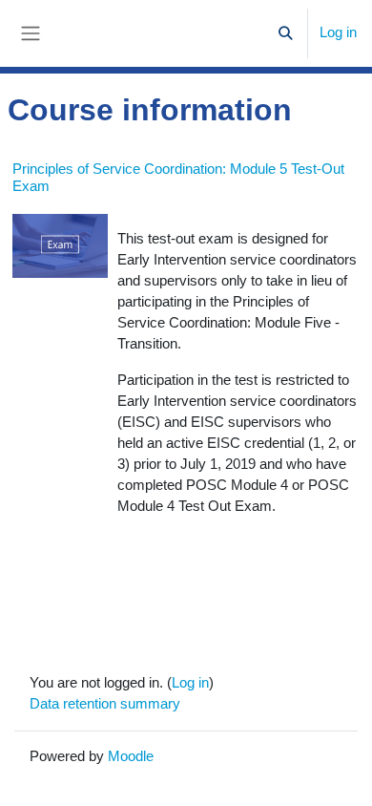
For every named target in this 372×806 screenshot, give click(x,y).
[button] (286, 33)
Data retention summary (105, 703)
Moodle (131, 756)
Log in (338, 32)
